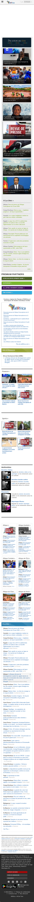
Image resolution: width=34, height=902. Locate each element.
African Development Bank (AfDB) (13, 356)
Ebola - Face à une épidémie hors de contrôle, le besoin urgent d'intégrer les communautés (16, 253)
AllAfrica (11, 2)
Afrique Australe (24, 525)
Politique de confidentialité (23, 892)
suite (29, 269)
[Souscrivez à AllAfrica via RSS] (25, 881)
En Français (27, 1)
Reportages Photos (18, 501)
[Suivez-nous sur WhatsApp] (21, 881)
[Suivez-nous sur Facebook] (9, 881)
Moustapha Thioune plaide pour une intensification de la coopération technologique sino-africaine (16, 235)
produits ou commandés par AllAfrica (9, 850)
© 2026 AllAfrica (8, 892)
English (22, 1)
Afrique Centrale (8, 558)
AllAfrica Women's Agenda (13, 288)
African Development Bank (13, 278)
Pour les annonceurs (13, 875)
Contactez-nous (12, 893)
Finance (5, 371)
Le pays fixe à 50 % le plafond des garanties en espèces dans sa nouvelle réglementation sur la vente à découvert (15, 222)
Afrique (5, 525)
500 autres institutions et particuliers (23, 838)
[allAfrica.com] (17, 307)
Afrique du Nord (24, 591)
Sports (4, 418)
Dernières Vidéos (6, 470)
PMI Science (7, 292)
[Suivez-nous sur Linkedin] (17, 881)
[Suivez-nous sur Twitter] (13, 881)
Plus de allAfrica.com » (23, 344)
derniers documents (24, 494)
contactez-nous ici (12, 851)
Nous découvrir (24, 893)
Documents (5, 492)
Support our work (12, 872)
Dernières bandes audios (20, 479)
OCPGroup (7, 283)
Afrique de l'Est (24, 558)
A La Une (7, 200)
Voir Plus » (6, 829)
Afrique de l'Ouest (9, 591)
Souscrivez (10, 878)
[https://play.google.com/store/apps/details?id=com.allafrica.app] (9, 886)
